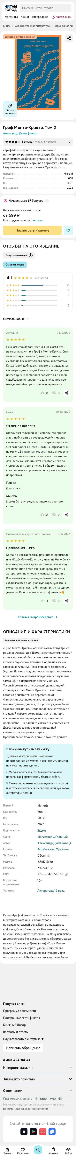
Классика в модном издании (21, 640)
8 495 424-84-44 (17, 1060)
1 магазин (37, 220)
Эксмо (41, 830)
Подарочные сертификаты (21, 1018)
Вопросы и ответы (15, 1032)
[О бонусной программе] (46, 200)
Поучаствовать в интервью (22, 1039)
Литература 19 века (51, 890)
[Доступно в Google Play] (33, 1131)
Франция (62, 849)
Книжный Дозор (14, 1025)
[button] (49, 856)
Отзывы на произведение (35, 617)
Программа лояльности (19, 1011)
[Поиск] (38, 1149)
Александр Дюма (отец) (19, 133)
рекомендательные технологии (25, 1109)
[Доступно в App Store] (23, 1131)
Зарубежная (45, 849)
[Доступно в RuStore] (52, 1131)
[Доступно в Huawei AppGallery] (42, 1131)
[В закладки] (68, 230)
